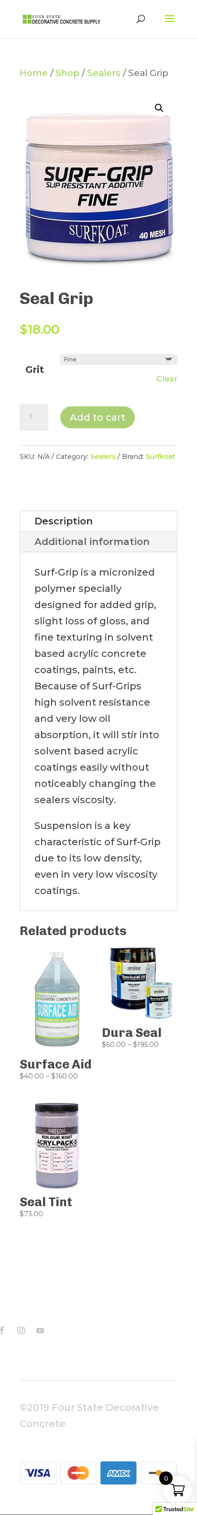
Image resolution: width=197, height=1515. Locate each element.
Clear (166, 378)
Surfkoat (160, 456)
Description (63, 521)
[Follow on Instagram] (21, 1330)
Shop (67, 72)
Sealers (103, 72)
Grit (34, 369)
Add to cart (97, 417)
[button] (159, 108)
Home (34, 72)
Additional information (92, 541)
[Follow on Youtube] (40, 1330)
